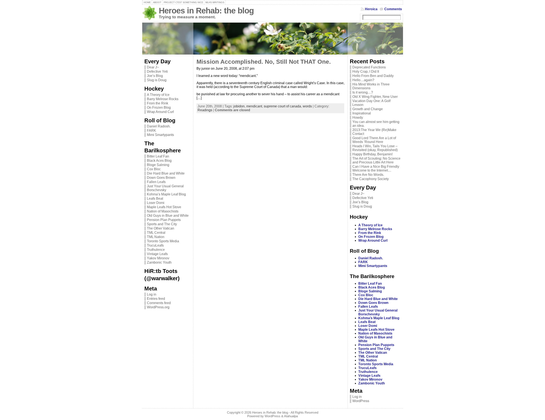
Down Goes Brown (161, 177)
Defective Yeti (157, 71)
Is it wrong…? (362, 92)
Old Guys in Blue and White (168, 215)
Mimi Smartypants (160, 135)
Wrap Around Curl (160, 112)
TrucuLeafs (155, 245)
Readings (205, 110)
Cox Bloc (154, 169)
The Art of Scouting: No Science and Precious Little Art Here (376, 160)
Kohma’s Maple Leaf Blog (166, 194)
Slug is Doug (156, 80)
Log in (151, 294)
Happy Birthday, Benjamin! (372, 154)
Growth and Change (367, 109)
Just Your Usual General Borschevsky (165, 188)
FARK (151, 130)
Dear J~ (153, 67)
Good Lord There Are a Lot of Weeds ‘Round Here (374, 140)
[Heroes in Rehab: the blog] (272, 39)
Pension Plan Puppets (164, 220)
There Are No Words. (368, 174)
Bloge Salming (158, 165)
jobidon (239, 106)
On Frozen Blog (159, 107)
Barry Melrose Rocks (162, 99)
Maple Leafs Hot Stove (164, 207)
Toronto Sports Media (163, 241)
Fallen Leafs (156, 182)
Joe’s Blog (155, 76)
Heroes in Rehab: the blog (206, 10)
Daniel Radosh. (159, 126)
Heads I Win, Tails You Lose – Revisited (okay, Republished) (375, 148)
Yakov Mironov (158, 258)
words (307, 106)
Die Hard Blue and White (166, 173)
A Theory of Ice (158, 95)
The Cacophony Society (370, 179)
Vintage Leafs (157, 254)
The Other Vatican (160, 228)
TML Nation (155, 237)
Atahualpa (291, 416)
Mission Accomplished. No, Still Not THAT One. (263, 61)
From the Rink (157, 103)
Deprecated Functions (369, 67)
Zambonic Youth (159, 262)
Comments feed (159, 303)
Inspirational (361, 113)
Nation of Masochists (162, 211)
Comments (393, 9)
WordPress (360, 401)
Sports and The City (162, 224)
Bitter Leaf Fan (158, 156)
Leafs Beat (155, 198)
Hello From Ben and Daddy (373, 76)
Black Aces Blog (159, 160)
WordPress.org (158, 307)
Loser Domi (155, 203)
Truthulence (156, 249)
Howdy (357, 117)
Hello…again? (363, 80)
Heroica (371, 9)
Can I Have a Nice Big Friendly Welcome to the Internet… (375, 168)
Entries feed (156, 298)
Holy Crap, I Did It (365, 71)
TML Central (156, 232)
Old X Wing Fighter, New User (375, 96)
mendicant (254, 106)
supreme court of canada (282, 106)
